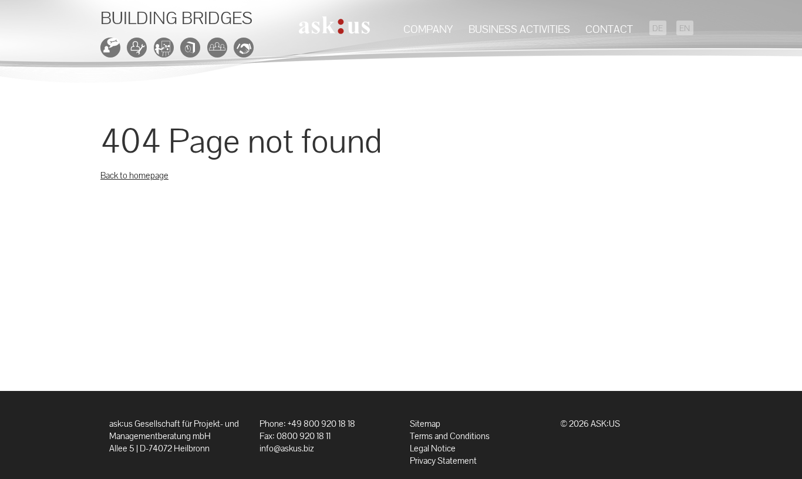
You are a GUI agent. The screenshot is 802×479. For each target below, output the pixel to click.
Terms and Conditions (450, 435)
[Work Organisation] (219, 51)
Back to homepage (134, 175)
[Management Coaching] (246, 51)
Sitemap (425, 423)
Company (428, 29)
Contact (609, 29)
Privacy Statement (443, 460)
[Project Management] (166, 51)
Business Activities (519, 29)
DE (657, 28)
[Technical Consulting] (112, 51)
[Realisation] (139, 51)
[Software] (192, 51)
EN (684, 28)
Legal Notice (433, 448)
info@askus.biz (287, 448)
